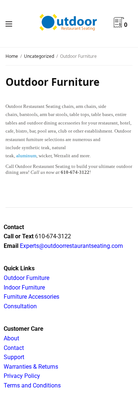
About (11, 338)
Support (14, 357)
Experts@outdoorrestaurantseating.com (70, 245)
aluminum (26, 155)
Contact (14, 347)
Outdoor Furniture (26, 277)
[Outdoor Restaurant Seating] (69, 23)
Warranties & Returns (31, 366)
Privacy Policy (22, 375)
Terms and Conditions (32, 385)
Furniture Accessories (31, 296)
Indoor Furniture (24, 287)
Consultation (20, 306)
